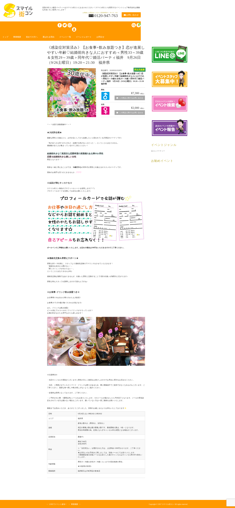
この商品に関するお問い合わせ (131, 98)
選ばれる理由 (48, 37)
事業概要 (17, 37)
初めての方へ (32, 37)
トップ (5, 37)
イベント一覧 (65, 37)
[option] (71, 92)
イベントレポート (84, 37)
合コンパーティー (158, 151)
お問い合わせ (132, 15)
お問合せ (100, 37)
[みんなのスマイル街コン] (18, 15)
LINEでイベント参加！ (58, 504)
